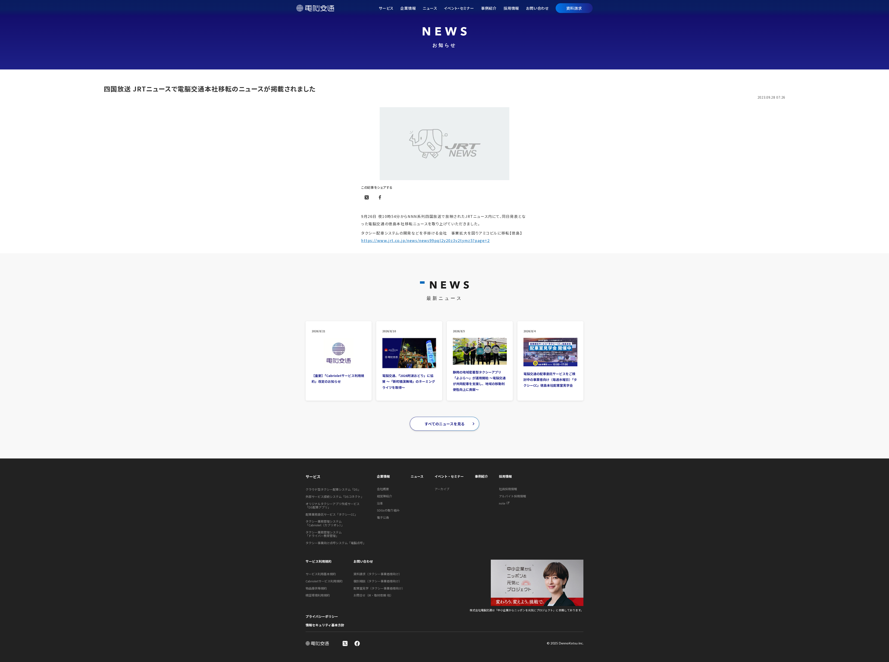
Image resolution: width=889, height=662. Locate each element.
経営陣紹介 (384, 496)
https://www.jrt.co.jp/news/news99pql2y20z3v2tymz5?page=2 (425, 240)
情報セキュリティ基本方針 (325, 625)
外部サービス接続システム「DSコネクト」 (335, 497)
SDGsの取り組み (388, 510)
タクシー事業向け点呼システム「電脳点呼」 (336, 543)
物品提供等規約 (316, 588)
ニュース (417, 476)
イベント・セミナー (449, 476)
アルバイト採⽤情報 (512, 496)
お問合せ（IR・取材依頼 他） (373, 595)
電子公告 (383, 517)
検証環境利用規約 (318, 595)
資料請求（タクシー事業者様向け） (378, 574)
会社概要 (383, 489)
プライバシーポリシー (322, 616)
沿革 (380, 503)
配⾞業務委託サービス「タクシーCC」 (331, 514)
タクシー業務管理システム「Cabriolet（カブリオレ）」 (325, 523)
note (502, 503)
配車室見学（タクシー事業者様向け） (379, 588)
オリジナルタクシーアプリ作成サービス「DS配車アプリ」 (333, 505)
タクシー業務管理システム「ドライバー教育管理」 (324, 534)
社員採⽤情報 (508, 489)
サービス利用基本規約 (321, 574)
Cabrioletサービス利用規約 (324, 581)
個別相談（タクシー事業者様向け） (378, 581)
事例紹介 (481, 476)
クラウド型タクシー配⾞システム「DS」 (333, 489)
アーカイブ (442, 489)
